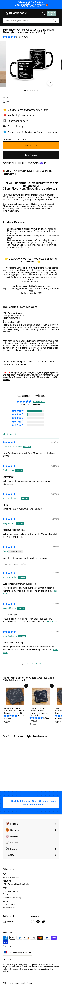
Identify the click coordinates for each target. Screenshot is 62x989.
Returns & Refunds (11, 877)
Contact (6, 894)
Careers (6, 901)
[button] (9, 37)
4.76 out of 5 (39, 401)
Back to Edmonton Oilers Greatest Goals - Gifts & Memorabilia (33, 802)
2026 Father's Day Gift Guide (16, 884)
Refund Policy (9, 907)
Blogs (5, 887)
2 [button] (27, 663)
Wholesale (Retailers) (12, 897)
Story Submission (10, 891)
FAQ (4, 874)
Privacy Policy (9, 904)
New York (15, 318)
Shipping (6, 139)
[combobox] (31, 20)
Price (5, 97)
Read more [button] (52, 621)
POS (4, 983)
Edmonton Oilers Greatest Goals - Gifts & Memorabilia (29, 679)
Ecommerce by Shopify (23, 983)
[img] (9, 442)
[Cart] (43, 13)
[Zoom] (50, 83)
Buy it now (31, 154)
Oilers (41, 195)
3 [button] (32, 663)
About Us (7, 881)
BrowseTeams (52, 13)
